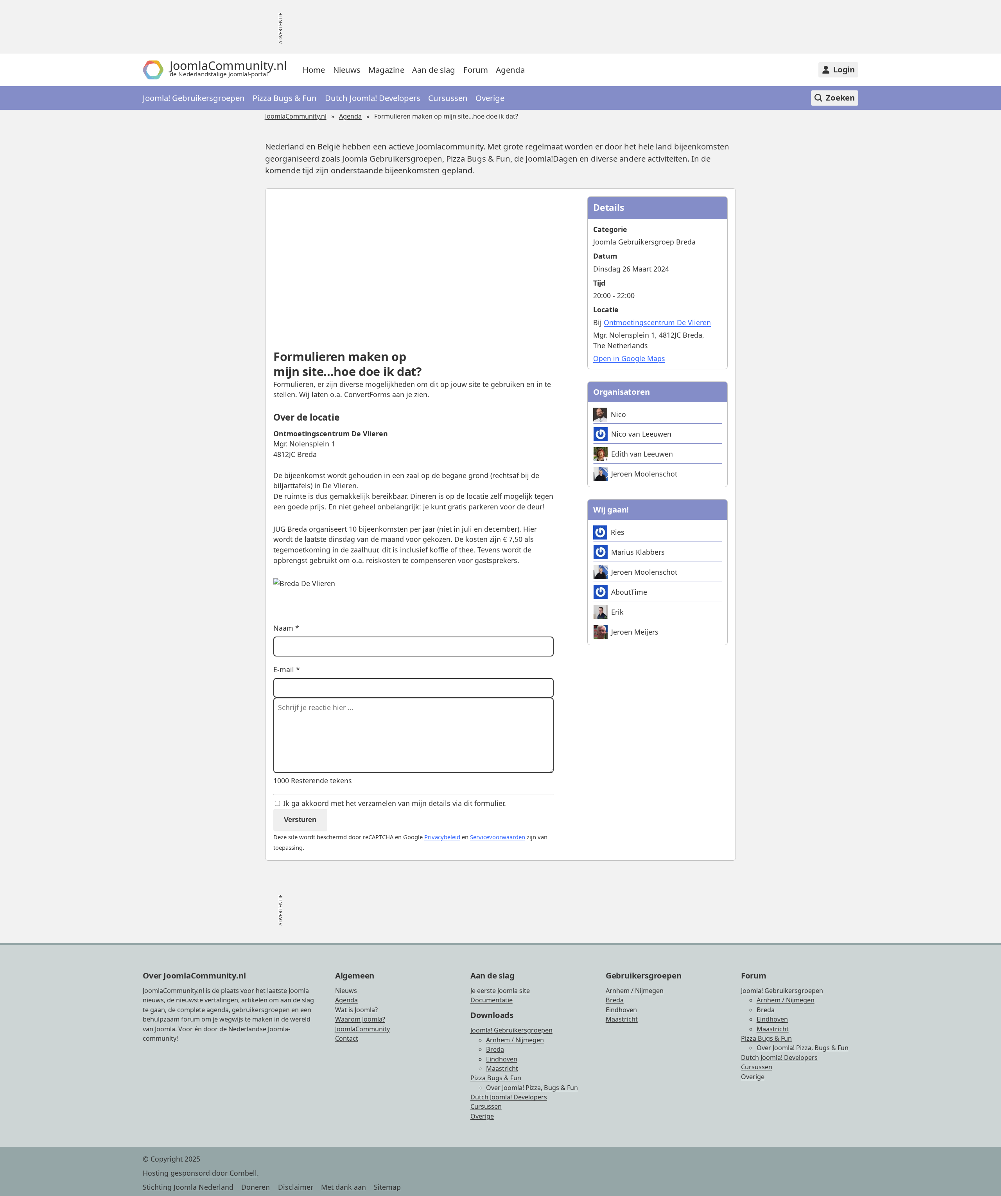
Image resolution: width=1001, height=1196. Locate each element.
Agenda (510, 69)
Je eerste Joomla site (500, 990)
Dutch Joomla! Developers (372, 97)
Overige (489, 97)
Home (314, 69)
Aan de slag (433, 69)
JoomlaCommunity (362, 1029)
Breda (495, 1049)
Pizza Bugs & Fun (285, 97)
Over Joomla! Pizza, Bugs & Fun (532, 1087)
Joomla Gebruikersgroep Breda (644, 241)
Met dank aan (343, 1187)
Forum (475, 69)
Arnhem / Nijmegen (515, 1040)
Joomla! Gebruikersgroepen (194, 97)
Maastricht (502, 1068)
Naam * (286, 628)
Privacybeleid (442, 837)
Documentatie (491, 1000)
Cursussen (448, 97)
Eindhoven (501, 1059)
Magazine (386, 69)
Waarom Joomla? (360, 1019)
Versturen (300, 820)
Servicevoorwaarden (497, 837)
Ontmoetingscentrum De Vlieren (657, 322)
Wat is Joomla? (356, 1009)
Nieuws (347, 69)
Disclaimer (295, 1187)
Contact (346, 1038)
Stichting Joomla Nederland (188, 1187)
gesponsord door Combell (213, 1173)
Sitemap (387, 1187)
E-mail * (286, 669)
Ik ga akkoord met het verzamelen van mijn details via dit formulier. (393, 803)
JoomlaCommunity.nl (295, 116)
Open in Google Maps (629, 358)
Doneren (255, 1187)
